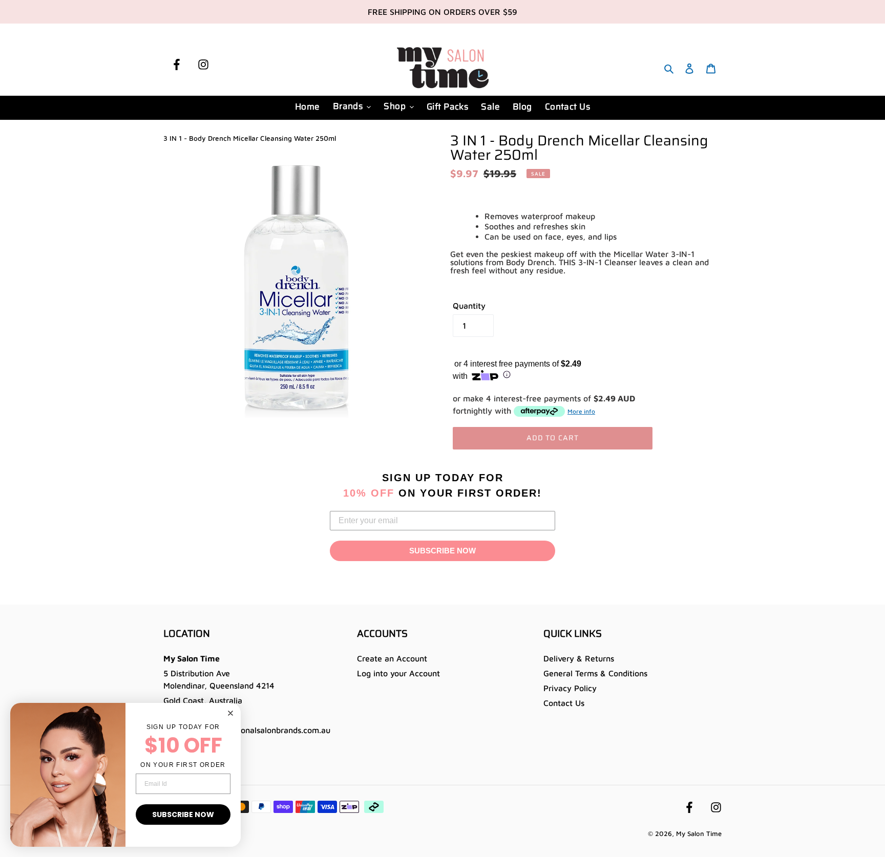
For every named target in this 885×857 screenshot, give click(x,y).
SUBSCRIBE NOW (442, 550)
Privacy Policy (570, 688)
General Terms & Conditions (595, 673)
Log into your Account (398, 673)
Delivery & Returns (578, 658)
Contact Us (563, 703)
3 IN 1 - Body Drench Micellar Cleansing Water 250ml (249, 138)
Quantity (469, 305)
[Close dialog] (230, 713)
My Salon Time (699, 833)
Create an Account (392, 658)
